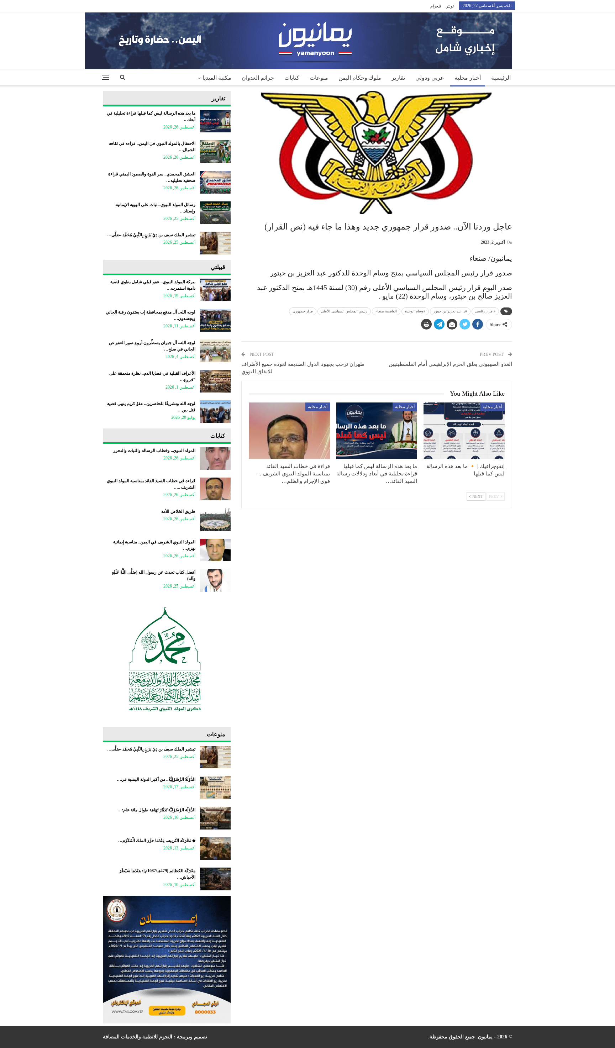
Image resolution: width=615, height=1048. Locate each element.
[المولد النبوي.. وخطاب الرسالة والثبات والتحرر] (215, 458)
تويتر (450, 6)
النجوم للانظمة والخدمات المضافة (137, 1036)
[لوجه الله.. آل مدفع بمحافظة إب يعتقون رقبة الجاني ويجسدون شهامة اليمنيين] (215, 320)
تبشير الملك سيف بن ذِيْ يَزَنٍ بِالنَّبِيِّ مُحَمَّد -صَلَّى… (151, 234)
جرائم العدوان (258, 78)
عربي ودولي (429, 78)
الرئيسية (501, 78)
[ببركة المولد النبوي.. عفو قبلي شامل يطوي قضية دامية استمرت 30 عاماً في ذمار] (215, 290)
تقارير (398, 78)
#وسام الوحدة (415, 311)
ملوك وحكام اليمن (359, 78)
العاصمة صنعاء (386, 311)
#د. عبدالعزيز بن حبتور (450, 311)
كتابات (291, 78)
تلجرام (435, 6)
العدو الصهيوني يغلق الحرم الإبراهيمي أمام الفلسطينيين (450, 364)
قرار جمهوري (303, 311)
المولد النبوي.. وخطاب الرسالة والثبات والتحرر (154, 450)
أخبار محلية (467, 78)
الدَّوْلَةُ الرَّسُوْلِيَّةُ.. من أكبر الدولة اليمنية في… (156, 779)
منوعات (319, 78)
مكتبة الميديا (217, 78)
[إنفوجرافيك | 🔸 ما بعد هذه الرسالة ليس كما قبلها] (464, 430)
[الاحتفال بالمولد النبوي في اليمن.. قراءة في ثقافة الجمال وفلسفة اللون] (215, 151)
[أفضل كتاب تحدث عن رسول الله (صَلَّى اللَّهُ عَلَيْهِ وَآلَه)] (215, 580)
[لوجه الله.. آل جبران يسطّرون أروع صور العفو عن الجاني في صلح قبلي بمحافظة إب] (215, 350)
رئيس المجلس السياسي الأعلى (344, 311)
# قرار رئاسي (485, 311)
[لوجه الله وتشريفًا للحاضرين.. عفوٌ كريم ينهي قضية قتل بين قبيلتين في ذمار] (215, 411)
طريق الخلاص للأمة (178, 511)
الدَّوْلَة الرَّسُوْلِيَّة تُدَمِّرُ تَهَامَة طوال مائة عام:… (156, 809)
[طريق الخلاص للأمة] (215, 519)
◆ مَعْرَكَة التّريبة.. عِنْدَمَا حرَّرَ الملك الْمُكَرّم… (156, 840)
